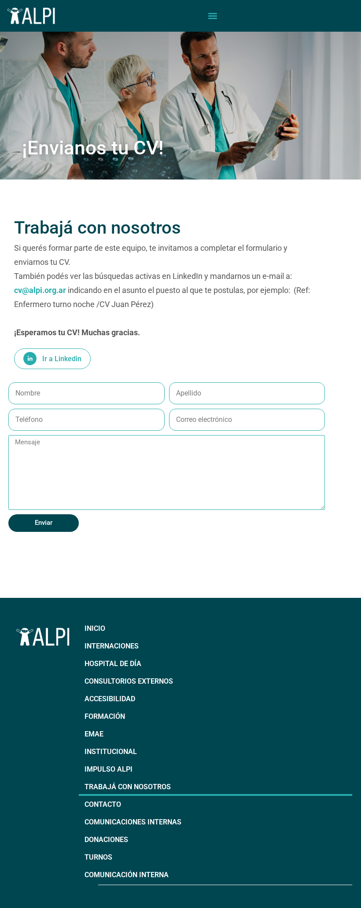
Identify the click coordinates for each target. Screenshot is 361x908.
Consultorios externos (129, 681)
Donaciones (106, 839)
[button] (212, 15)
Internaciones (112, 646)
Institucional (111, 751)
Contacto (103, 804)
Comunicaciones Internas (133, 822)
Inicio (95, 628)
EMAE (94, 734)
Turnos (98, 857)
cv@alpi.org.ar (41, 290)
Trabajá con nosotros (128, 787)
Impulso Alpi (109, 769)
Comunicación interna (127, 875)
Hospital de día (113, 663)
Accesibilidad (110, 699)
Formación (105, 716)
